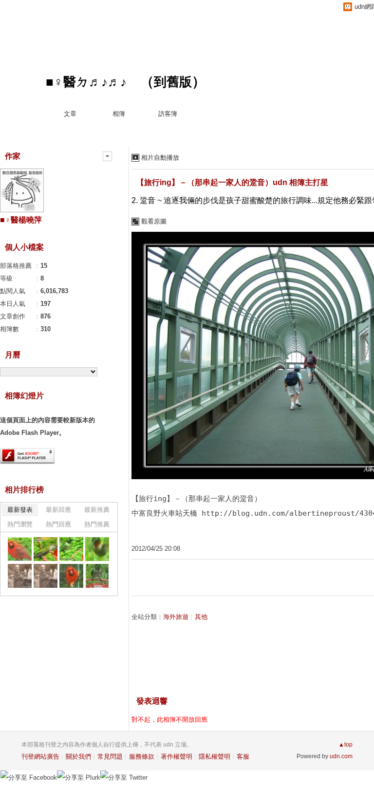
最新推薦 (97, 509)
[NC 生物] (20, 549)
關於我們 (78, 756)
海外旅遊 (175, 616)
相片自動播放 (160, 157)
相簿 (118, 113)
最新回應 (58, 509)
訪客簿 (167, 113)
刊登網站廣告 (40, 756)
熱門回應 (58, 524)
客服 (243, 756)
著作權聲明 (176, 756)
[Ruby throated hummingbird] (97, 576)
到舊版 (173, 82)
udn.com (341, 756)
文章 (70, 113)
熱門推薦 (97, 524)
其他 (201, 616)
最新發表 (20, 509)
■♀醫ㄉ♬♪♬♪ (86, 82)
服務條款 (141, 756)
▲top (345, 744)
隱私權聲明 (214, 756)
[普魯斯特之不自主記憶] (20, 576)
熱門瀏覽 (20, 524)
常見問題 (110, 756)
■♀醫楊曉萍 (21, 220)
